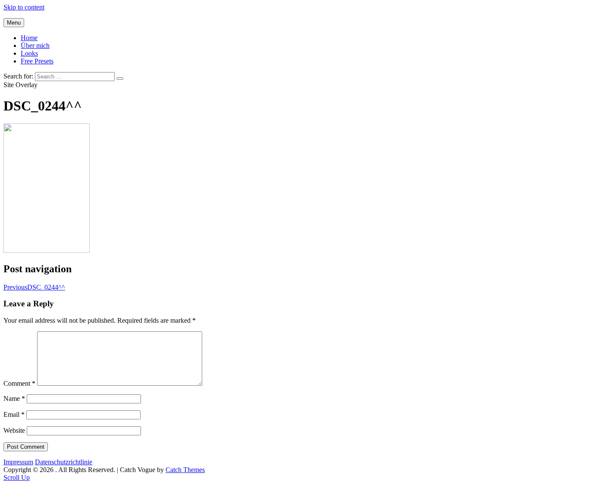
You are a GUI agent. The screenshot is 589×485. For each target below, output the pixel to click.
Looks (29, 53)
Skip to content (23, 7)
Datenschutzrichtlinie (63, 462)
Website (14, 430)
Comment (19, 383)
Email (14, 414)
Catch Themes (185, 469)
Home (29, 37)
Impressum (18, 462)
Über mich (35, 45)
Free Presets (37, 61)
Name (14, 398)
